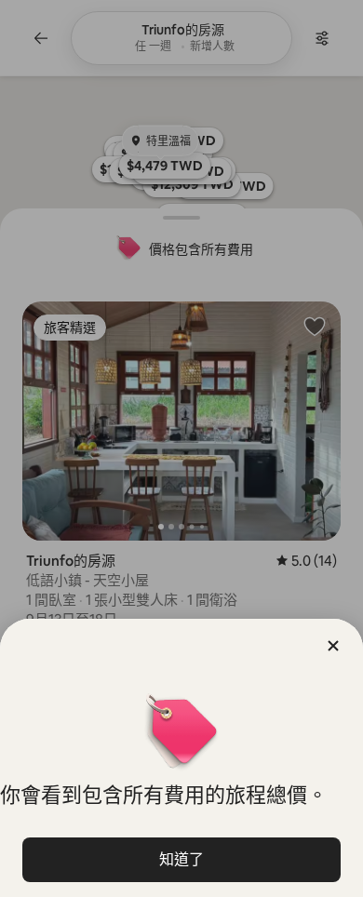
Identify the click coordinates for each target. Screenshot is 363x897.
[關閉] (333, 645)
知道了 (181, 859)
